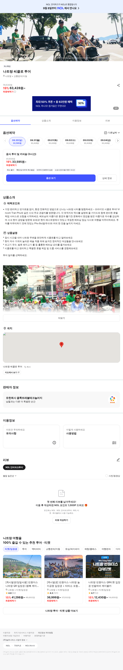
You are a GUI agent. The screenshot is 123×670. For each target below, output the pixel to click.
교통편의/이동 (53, 549)
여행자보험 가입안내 (11, 636)
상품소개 (46, 120)
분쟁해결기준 (39, 636)
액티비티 (36, 549)
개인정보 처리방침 (45, 633)
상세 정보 (107, 178)
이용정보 (76, 120)
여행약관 (27, 636)
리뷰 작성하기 (61, 520)
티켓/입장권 (11, 549)
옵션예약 (15, 120)
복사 (29, 367)
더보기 (61, 318)
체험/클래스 (91, 549)
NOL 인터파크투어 (14, 467)
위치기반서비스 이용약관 (24, 633)
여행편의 (106, 549)
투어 (24, 549)
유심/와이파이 (72, 549)
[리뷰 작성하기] (118, 460)
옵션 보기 (51, 178)
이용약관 (6, 633)
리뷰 (107, 120)
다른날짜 (112, 132)
